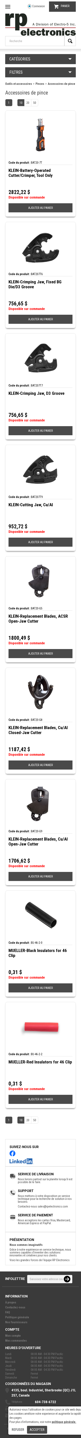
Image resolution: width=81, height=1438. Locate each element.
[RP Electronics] (40, 34)
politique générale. (64, 1422)
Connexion (38, 6)
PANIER (65, 6)
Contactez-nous (15, 1307)
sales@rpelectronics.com (53, 1206)
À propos (10, 1302)
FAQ (7, 1312)
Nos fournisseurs (16, 1322)
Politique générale (17, 1317)
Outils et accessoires (18, 83)
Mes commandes (16, 1340)
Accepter (37, 1430)
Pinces (40, 83)
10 (21, 102)
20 (27, 102)
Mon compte (13, 1335)
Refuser (18, 1430)
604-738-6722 (45, 1402)
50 (34, 102)
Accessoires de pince (61, 83)
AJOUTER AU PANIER (40, 207)
